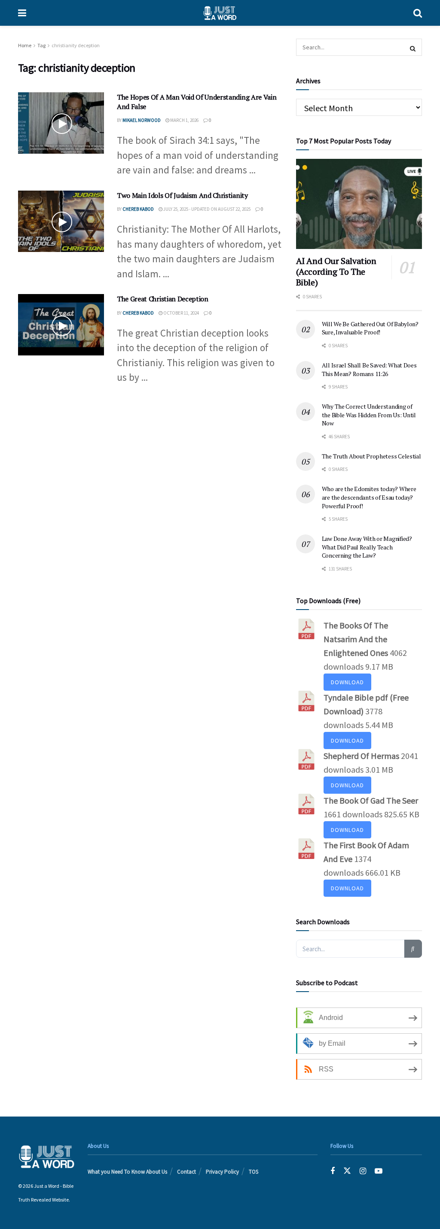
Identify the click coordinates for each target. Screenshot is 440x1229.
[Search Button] (417, 13)
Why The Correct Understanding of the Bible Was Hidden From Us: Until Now (369, 414)
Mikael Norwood (141, 120)
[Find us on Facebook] (332, 1171)
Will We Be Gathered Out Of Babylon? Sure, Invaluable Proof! (370, 328)
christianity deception (76, 45)
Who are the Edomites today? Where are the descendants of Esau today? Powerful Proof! (369, 497)
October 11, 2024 (180, 313)
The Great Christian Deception (162, 298)
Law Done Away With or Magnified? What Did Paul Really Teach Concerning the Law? (367, 546)
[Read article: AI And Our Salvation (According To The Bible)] (359, 204)
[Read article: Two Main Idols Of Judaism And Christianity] (61, 221)
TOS (253, 1171)
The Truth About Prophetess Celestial (371, 456)
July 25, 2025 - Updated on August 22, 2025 (206, 209)
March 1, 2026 (184, 120)
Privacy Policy (222, 1171)
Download (347, 682)
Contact (186, 1171)
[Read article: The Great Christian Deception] (61, 324)
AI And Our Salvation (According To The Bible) (336, 271)
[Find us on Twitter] (347, 1171)
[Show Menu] (22, 13)
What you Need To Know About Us (127, 1171)
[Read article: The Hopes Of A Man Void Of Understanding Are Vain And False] (61, 123)
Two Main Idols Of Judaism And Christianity (182, 195)
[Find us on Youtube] (378, 1171)
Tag (41, 45)
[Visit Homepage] (220, 12)
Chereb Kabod (138, 209)
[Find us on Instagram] (363, 1171)
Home (24, 45)
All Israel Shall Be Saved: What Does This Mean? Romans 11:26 (369, 369)
